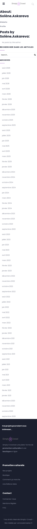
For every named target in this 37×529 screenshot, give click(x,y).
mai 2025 (5, 146)
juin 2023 (5, 245)
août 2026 (6, 68)
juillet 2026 (6, 73)
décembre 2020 (8, 401)
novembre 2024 (8, 177)
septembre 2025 (9, 125)
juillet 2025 (6, 135)
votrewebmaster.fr (24, 523)
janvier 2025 (7, 167)
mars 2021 (6, 385)
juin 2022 (5, 307)
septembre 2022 (9, 291)
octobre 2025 (7, 120)
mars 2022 (6, 323)
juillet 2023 (6, 239)
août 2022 (6, 297)
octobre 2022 (7, 286)
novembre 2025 (8, 115)
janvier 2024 (7, 208)
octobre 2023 (7, 224)
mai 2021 (5, 375)
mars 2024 (6, 198)
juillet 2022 (6, 302)
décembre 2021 (8, 338)
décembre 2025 (8, 109)
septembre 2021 (8, 354)
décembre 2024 (8, 172)
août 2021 (6, 359)
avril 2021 (5, 380)
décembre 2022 (8, 276)
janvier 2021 (6, 395)
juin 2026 (5, 78)
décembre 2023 (8, 213)
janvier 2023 (7, 271)
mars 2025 (6, 156)
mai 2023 (5, 250)
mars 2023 (6, 260)
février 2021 (6, 390)
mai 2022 (5, 312)
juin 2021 (5, 369)
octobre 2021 (7, 349)
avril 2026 (6, 89)
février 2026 (7, 99)
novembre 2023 (8, 219)
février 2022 (7, 328)
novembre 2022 (8, 281)
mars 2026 (6, 94)
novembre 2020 (8, 406)
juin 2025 (5, 141)
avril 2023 (6, 255)
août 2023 (6, 234)
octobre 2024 (7, 182)
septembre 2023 (9, 229)
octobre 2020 (7, 411)
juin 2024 (5, 193)
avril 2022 (6, 317)
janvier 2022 (7, 333)
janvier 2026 (7, 104)
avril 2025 (6, 151)
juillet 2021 (6, 364)
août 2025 (6, 130)
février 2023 (7, 265)
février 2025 (7, 161)
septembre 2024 (9, 187)
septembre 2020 (9, 416)
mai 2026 (5, 83)
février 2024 (7, 203)
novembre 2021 (8, 343)
